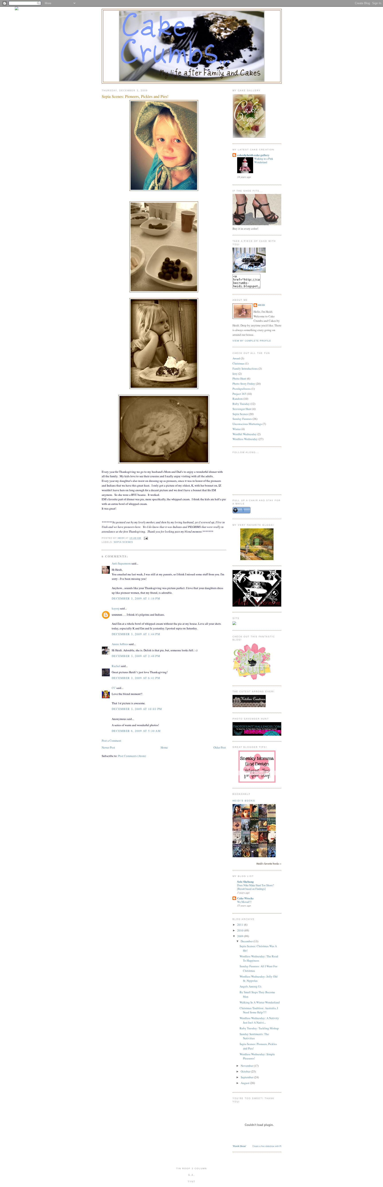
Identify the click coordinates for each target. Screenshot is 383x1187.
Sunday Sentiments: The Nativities (254, 1036)
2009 (240, 936)
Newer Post (108, 747)
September (247, 1077)
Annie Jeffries (120, 644)
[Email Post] (146, 538)
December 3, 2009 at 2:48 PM (136, 656)
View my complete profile (252, 340)
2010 (240, 930)
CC (114, 688)
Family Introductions (245, 368)
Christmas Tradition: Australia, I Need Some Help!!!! (259, 1010)
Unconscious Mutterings (247, 424)
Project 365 (239, 394)
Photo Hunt (239, 378)
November (247, 1066)
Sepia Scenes (123, 542)
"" (239, 1146)
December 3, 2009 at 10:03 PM (137, 709)
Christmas (238, 363)
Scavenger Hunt (242, 409)
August (245, 1083)
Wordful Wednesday (245, 434)
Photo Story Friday (244, 384)
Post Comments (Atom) (132, 756)
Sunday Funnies (242, 419)
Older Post (219, 747)
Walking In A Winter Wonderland (260, 1002)
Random (238, 399)
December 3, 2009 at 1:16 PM (136, 598)
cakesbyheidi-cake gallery (253, 155)
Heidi (261, 305)
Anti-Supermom (121, 563)
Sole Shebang (245, 881)
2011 (240, 925)
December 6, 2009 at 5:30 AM (136, 731)
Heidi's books (244, 800)
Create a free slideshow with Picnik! (269, 1146)
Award (236, 358)
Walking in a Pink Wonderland (263, 160)
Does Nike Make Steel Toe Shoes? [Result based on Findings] (255, 886)
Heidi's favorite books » (268, 863)
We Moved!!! (244, 902)
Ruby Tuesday (241, 404)
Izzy (235, 374)
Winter (237, 429)
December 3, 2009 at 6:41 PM (136, 678)
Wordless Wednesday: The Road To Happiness (259, 958)
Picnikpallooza (242, 389)
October (246, 1071)
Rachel (116, 666)
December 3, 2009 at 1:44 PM (136, 634)
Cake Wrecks (245, 898)
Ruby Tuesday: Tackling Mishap (259, 1028)
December (247, 941)
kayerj (115, 608)
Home (164, 747)
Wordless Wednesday (245, 439)
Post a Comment (111, 741)
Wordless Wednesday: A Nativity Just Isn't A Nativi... (259, 1020)
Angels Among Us (250, 986)
